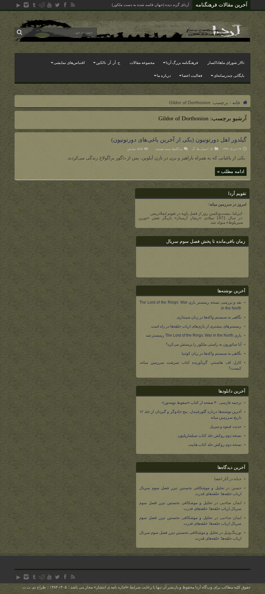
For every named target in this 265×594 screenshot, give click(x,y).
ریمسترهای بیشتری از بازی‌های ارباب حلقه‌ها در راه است (196, 326)
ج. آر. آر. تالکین (108, 62)
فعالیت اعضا (192, 75)
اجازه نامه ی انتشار (111, 587)
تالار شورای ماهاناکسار (225, 62)
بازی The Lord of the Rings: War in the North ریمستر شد (193, 335)
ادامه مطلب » (230, 171)
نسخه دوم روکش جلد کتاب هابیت (214, 444)
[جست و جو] (19, 32)
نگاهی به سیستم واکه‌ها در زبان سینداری (209, 317)
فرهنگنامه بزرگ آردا (182, 62)
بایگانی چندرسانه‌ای (229, 75)
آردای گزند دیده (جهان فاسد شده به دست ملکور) (150, 5)
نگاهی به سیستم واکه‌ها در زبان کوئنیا (211, 353)
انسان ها (202, 149)
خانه (237, 102)
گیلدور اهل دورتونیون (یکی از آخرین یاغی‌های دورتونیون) (179, 139)
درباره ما (164, 75)
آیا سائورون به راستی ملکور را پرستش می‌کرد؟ (203, 344)
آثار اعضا (221, 479)
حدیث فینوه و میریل (225, 426)
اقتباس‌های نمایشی (69, 62)
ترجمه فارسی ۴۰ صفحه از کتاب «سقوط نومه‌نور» (201, 402)
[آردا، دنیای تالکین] (132, 40)
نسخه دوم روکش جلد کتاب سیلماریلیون (209, 435)
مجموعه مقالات (142, 62)
